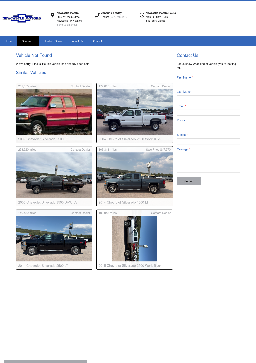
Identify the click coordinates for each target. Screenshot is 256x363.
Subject (182, 134)
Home (8, 41)
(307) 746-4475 (118, 17)
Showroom (28, 41)
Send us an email (67, 24)
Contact (97, 41)
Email (181, 106)
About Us (77, 41)
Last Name (185, 91)
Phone (181, 120)
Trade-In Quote (53, 41)
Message (183, 149)
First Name (185, 77)
